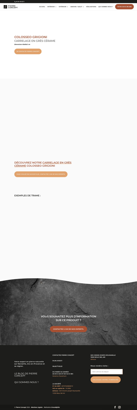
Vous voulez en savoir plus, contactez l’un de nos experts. (41, 174)
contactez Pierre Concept (63, 355)
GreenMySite (55, 407)
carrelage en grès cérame (42, 164)
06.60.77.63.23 (57, 366)
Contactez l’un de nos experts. (68, 329)
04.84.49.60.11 (57, 361)
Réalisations (91, 7)
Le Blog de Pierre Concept (25, 374)
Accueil (42, 7)
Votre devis (124, 7)
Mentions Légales (37, 407)
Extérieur (62, 7)
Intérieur (51, 7)
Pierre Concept (21, 407)
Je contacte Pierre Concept (28, 51)
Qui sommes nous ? (105, 7)
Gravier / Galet (76, 7)
